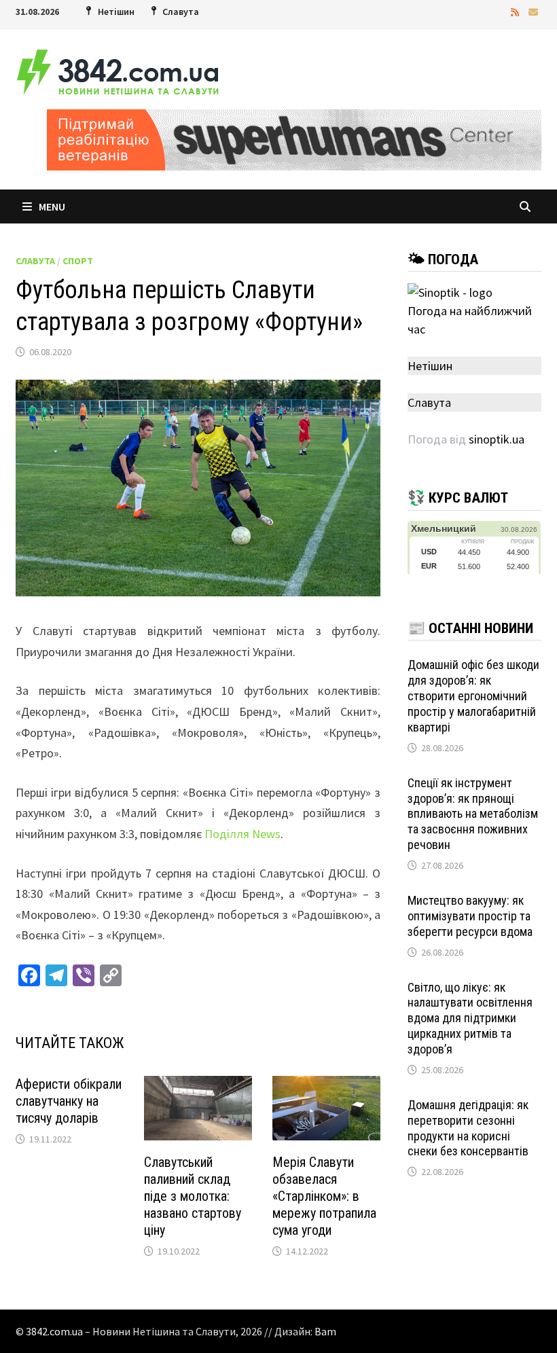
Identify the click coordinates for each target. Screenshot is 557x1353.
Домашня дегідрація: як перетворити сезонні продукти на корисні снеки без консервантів (468, 1128)
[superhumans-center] (294, 138)
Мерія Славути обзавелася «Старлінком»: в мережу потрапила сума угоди (324, 1196)
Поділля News (242, 834)
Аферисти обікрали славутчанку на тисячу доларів (69, 1101)
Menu (52, 206)
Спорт (77, 261)
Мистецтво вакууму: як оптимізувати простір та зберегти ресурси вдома (470, 916)
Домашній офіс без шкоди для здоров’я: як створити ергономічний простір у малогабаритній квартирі (473, 695)
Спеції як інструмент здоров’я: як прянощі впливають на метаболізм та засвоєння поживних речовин (473, 814)
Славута (35, 261)
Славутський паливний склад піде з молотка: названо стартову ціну (192, 1196)
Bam (325, 1331)
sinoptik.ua (496, 439)
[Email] (533, 11)
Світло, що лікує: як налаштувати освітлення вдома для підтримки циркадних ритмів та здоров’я (470, 1018)
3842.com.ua (54, 1331)
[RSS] (516, 11)
